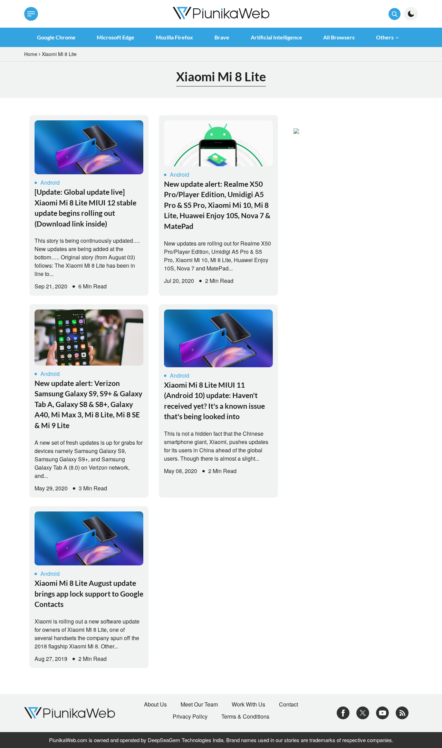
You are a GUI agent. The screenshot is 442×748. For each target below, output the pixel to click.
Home (30, 53)
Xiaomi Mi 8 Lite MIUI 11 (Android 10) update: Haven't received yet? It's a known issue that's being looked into (214, 400)
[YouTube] (382, 712)
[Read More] (89, 147)
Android (50, 182)
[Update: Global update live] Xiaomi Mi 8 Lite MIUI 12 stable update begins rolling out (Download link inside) (85, 207)
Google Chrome (56, 37)
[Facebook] (343, 712)
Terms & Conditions (245, 716)
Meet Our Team (199, 704)
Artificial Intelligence (276, 37)
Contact (288, 704)
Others (385, 37)
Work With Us (248, 704)
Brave (221, 37)
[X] (362, 712)
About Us (155, 704)
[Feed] (402, 712)
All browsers (339, 37)
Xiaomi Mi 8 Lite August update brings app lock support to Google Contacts (89, 593)
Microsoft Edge (115, 37)
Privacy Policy (190, 716)
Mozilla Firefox (174, 37)
